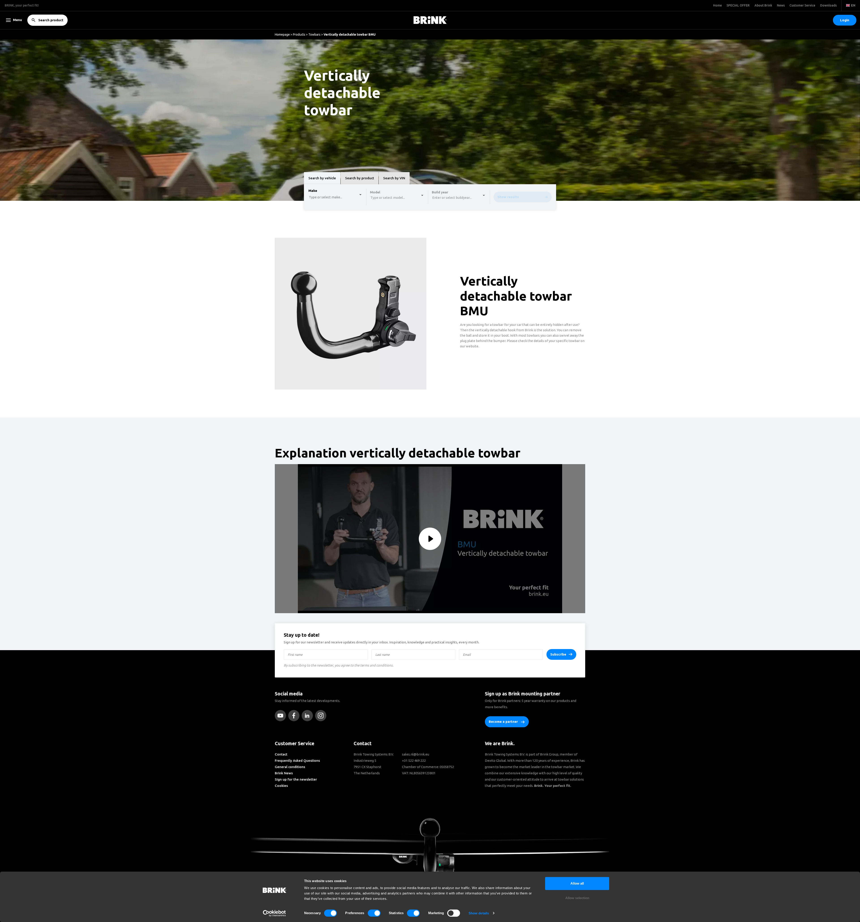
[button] (844, 20)
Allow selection (577, 898)
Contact (281, 754)
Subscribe (558, 654)
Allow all (577, 883)
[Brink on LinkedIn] (308, 715)
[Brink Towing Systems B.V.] (430, 20)
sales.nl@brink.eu (415, 754)
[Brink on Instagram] (322, 715)
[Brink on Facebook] (295, 715)
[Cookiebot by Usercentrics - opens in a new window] (274, 913)
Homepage (282, 34)
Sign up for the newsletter (296, 779)
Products (299, 34)
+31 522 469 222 (414, 760)
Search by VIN (394, 178)
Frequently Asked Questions (297, 760)
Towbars (314, 34)
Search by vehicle (322, 178)
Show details (479, 913)
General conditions (290, 767)
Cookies (281, 786)
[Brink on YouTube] (281, 715)
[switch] (374, 913)
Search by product (359, 178)
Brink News (284, 773)
